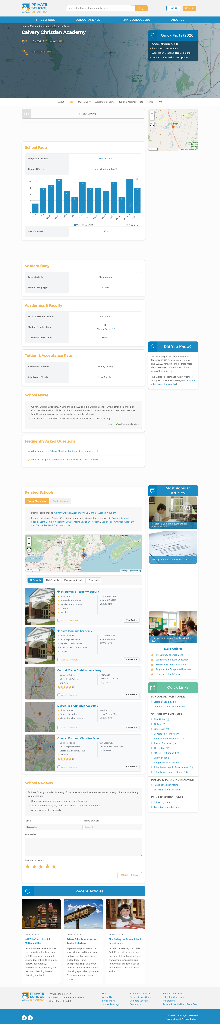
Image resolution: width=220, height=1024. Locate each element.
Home (105, 994)
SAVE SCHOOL (87, 114)
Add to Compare (69, 620)
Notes (150, 102)
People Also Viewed (37, 501)
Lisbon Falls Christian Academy (117, 522)
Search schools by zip (165, 702)
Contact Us (135, 1004)
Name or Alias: (91, 821)
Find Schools (108, 1001)
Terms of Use (173, 1019)
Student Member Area (141, 994)
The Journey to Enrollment (169, 655)
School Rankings (110, 1004)
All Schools (35, 580)
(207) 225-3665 (44, 52)
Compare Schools (139, 1001)
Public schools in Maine (166, 785)
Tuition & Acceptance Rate (131, 102)
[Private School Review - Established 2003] (34, 8)
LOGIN (173, 8)
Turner (48, 41)
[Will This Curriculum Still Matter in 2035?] (41, 914)
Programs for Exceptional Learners (173, 669)
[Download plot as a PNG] (137, 178)
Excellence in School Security (171, 665)
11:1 (112, 329)
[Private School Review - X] (24, 1018)
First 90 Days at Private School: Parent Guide (125, 941)
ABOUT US (177, 19)
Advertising (169, 1001)
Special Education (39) (165, 743)
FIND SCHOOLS (45, 19)
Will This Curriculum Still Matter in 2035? (37, 941)
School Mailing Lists (173, 997)
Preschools (94, 580)
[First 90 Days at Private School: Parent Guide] (125, 914)
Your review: (31, 834)
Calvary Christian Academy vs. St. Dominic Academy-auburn (85, 513)
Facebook (30, 1018)
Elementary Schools (73, 580)
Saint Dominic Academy (52, 522)
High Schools (52, 580)
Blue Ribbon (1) (161, 719)
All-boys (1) (159, 724)
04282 (60, 41)
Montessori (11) (161, 729)
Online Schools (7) (163, 758)
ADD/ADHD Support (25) (166, 753)
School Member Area (173, 994)
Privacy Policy (189, 1019)
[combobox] (98, 8)
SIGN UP (189, 8)
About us (107, 997)
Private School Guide (140, 997)
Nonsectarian (105, 159)
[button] (28, 867)
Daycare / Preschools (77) (167, 734)
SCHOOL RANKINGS (88, 19)
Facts (71, 102)
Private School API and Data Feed (180, 1004)
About (61, 102)
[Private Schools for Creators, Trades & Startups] (83, 914)
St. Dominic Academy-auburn (80, 592)
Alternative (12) (161, 748)
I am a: (28, 821)
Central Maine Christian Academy (83, 522)
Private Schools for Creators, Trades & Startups (82, 941)
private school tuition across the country (170, 369)
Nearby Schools (60, 501)
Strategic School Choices (169, 674)
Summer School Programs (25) (169, 739)
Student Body (84, 102)
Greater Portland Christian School (53, 526)
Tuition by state (162, 803)
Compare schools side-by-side (169, 707)
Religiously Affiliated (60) (167, 763)
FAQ (160, 102)
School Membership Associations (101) (173, 767)
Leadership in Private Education (172, 660)
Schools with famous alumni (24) (171, 772)
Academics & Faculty (104, 102)
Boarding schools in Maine (167, 790)
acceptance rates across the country (173, 382)
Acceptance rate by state (167, 807)
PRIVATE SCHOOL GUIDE (135, 19)
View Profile (131, 620)
